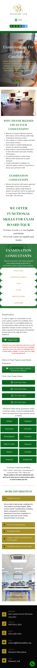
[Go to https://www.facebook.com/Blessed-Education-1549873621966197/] (23, 26)
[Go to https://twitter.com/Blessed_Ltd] (25, 26)
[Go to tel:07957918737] (17, 26)
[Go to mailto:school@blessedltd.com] (20, 26)
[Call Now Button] (32, 664)
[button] (11, 340)
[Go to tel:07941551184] (14, 26)
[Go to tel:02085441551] (11, 26)
